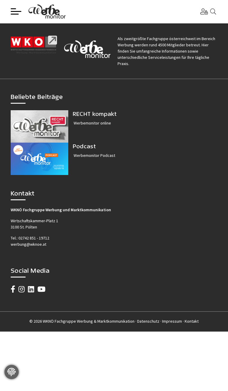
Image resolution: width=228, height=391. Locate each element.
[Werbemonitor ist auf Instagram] (21, 289)
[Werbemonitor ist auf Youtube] (41, 289)
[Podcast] (39, 159)
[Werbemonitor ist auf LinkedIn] (31, 289)
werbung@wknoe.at (28, 244)
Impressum (172, 321)
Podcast (84, 146)
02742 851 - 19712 (33, 238)
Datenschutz (148, 321)
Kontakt (192, 321)
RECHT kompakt (95, 113)
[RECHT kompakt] (39, 126)
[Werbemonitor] (47, 10)
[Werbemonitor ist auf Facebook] (13, 289)
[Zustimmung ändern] (11, 372)
